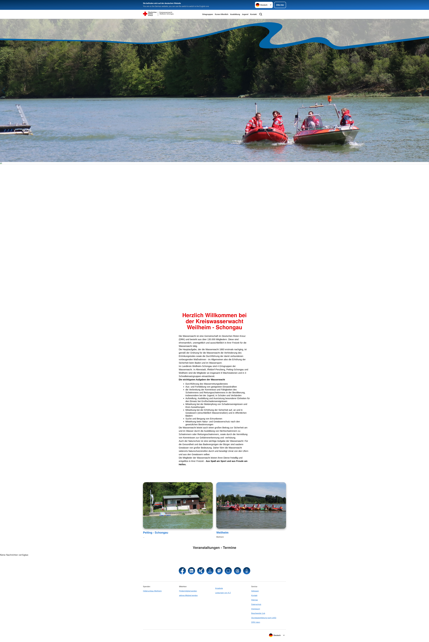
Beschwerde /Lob (258, 613)
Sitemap (254, 600)
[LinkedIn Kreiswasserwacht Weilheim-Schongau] (191, 570)
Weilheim (222, 532)
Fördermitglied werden (188, 591)
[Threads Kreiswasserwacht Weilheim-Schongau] (237, 570)
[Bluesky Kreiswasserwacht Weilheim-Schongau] (228, 570)
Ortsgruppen (207, 14)
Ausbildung (235, 14)
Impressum (255, 608)
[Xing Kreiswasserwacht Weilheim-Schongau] (200, 570)
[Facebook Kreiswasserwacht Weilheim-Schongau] (182, 570)
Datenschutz (256, 604)
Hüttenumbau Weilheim (152, 591)
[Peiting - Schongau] (178, 505)
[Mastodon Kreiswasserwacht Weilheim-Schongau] (219, 570)
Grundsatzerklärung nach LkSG (263, 617)
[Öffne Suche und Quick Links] (261, 14)
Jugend (245, 14)
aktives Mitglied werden (188, 595)
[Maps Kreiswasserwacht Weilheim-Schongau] (209, 570)
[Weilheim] (251, 505)
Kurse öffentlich (221, 14)
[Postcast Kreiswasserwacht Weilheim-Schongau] (246, 570)
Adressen (255, 591)
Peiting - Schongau (155, 532)
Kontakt (253, 14)
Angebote (219, 588)
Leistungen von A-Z (223, 592)
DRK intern (255, 622)
